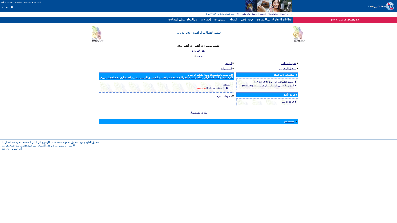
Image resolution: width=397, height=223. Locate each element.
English (10, 2)
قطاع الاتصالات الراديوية (269, 14)
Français (27, 2)
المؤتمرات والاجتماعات (250, 14)
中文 (2, 2)
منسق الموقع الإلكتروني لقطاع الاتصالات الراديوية (19, 146)
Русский (37, 2)
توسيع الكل (199, 56)
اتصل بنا (6, 142)
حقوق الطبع (92, 142)
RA (238, 14)
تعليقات (16, 142)
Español (18, 2)
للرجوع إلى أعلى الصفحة (36, 142)
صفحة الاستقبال (286, 14)
